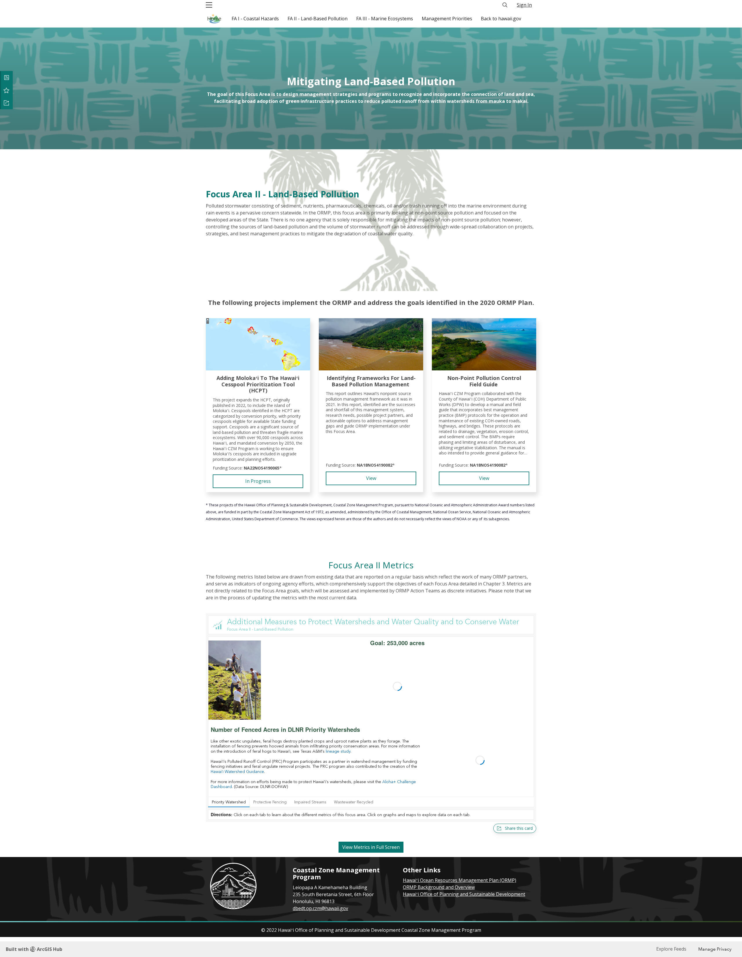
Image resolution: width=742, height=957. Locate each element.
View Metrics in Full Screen (371, 847)
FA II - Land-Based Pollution (318, 18)
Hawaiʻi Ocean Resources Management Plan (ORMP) (459, 880)
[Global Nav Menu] (209, 5)
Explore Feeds (671, 949)
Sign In (524, 5)
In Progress (258, 481)
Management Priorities (447, 18)
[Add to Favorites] (6, 90)
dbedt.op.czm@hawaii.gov (320, 908)
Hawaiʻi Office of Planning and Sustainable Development (464, 894)
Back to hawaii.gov (501, 18)
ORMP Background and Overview (439, 887)
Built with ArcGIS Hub (34, 949)
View (371, 478)
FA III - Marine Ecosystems (384, 18)
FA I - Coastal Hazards (255, 18)
